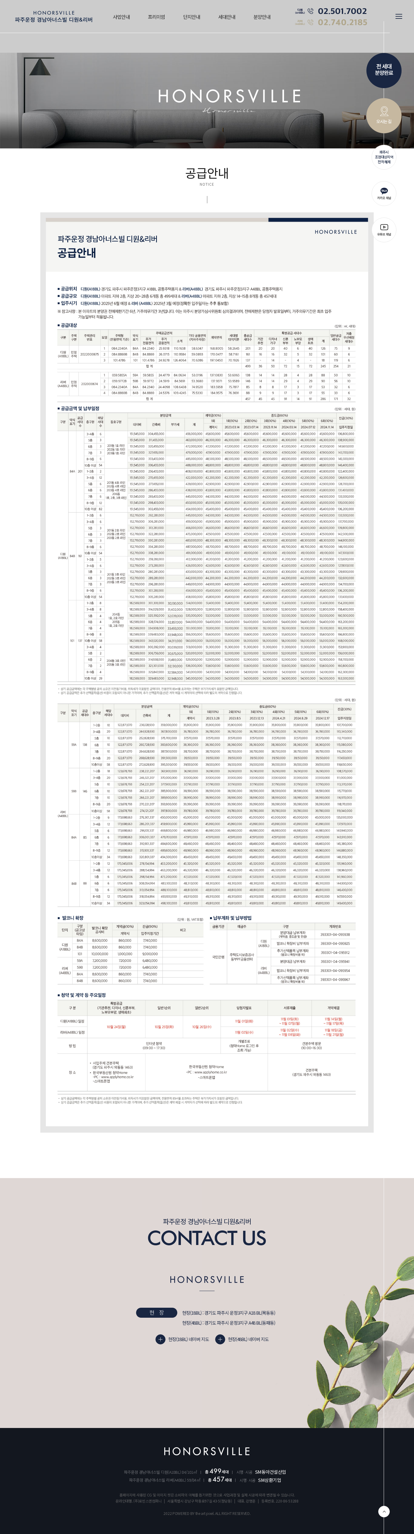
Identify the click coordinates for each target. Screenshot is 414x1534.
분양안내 (261, 16)
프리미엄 (156, 16)
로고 (53, 16)
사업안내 (121, 16)
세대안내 (226, 16)
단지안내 (191, 16)
